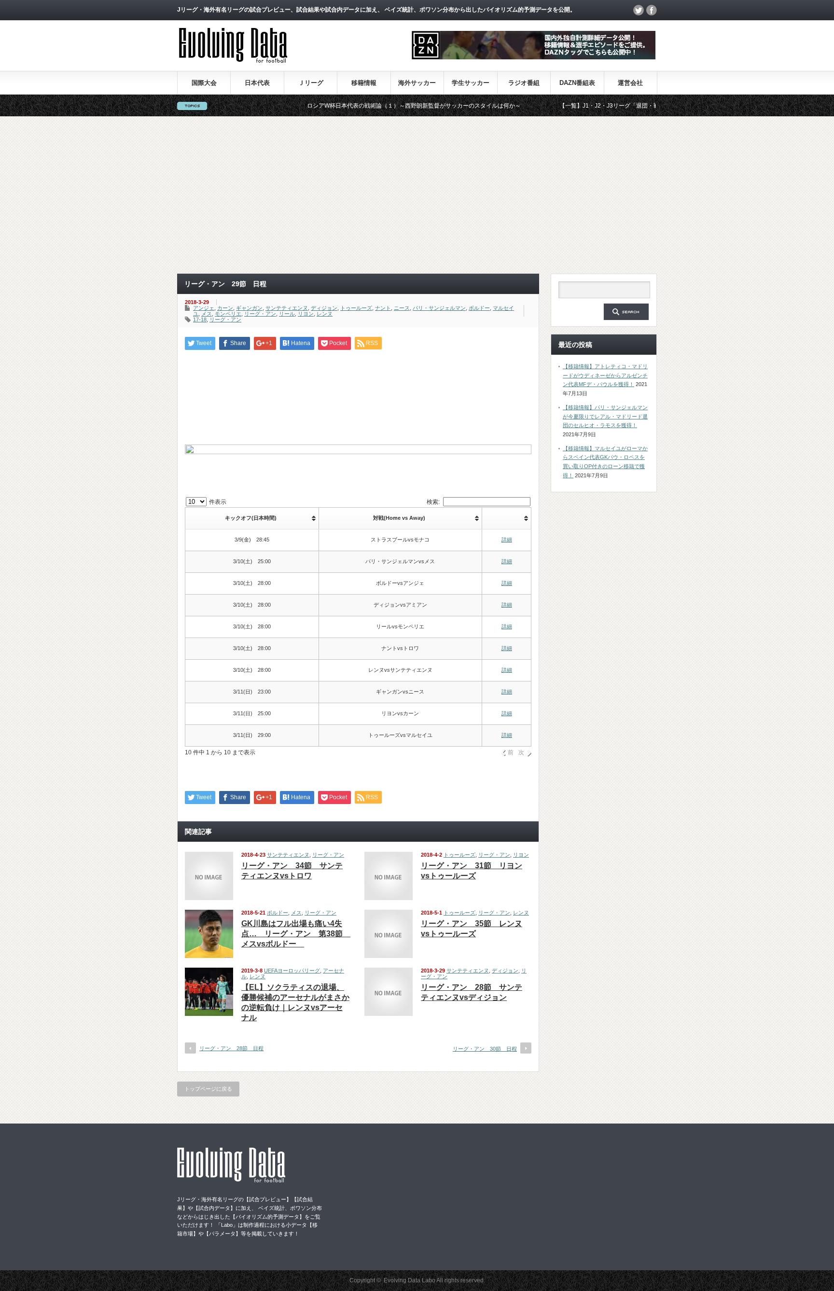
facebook (651, 10)
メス (206, 314)
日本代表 (257, 82)
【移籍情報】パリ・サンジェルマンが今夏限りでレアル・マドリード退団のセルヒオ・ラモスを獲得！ (605, 416)
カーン (225, 308)
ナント (383, 308)
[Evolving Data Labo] (233, 60)
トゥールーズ (356, 308)
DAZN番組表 (577, 82)
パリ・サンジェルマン (439, 308)
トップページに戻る (208, 1089)
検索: (433, 502)
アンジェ (203, 308)
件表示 (217, 502)
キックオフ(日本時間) (251, 518)
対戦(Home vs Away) (399, 518)
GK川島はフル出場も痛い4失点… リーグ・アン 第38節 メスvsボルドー (295, 933)
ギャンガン (249, 308)
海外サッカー (417, 82)
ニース (402, 308)
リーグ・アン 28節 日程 (231, 1048)
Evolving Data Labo (409, 1280)
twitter (638, 10)
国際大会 (204, 82)
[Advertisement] (417, 195)
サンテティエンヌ (286, 308)
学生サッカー (470, 82)
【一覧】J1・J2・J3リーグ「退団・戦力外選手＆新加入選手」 (607, 105)
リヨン (306, 314)
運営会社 (630, 82)
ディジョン (324, 308)
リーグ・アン (260, 314)
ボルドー (479, 308)
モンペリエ (228, 314)
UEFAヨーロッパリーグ (292, 970)
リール (287, 314)
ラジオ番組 (524, 82)
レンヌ (325, 314)
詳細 (506, 539)
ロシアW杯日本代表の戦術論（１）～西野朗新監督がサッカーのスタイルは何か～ (380, 105)
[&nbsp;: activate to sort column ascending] (506, 518)
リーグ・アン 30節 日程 (485, 1049)
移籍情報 (363, 82)
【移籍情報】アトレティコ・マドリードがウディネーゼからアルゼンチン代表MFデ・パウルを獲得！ (605, 375)
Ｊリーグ (310, 82)
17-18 (200, 319)
